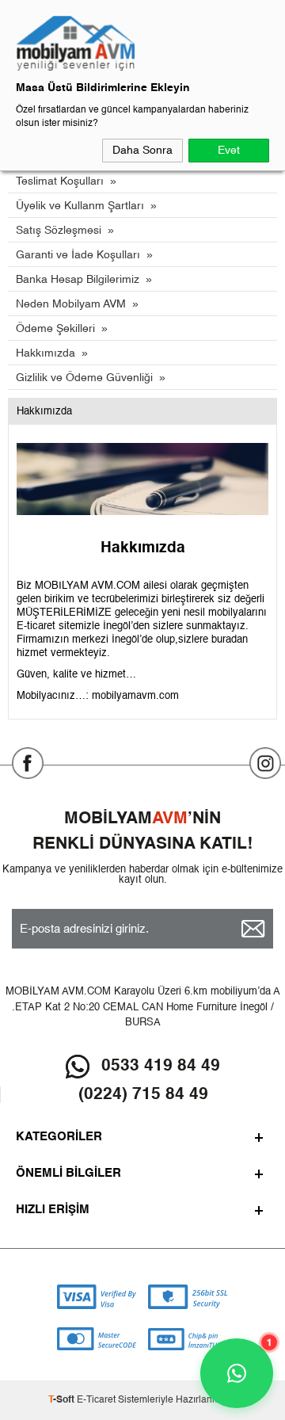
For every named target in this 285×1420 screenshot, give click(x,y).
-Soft (62, 1400)
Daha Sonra (142, 150)
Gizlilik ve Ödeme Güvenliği (84, 378)
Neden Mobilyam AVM (71, 304)
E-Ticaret (96, 1400)
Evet (229, 150)
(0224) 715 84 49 (143, 1094)
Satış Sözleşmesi (58, 230)
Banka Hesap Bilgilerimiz (77, 279)
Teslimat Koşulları (60, 181)
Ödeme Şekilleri (55, 328)
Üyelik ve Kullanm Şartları (80, 206)
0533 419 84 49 (160, 1066)
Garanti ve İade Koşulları (78, 255)
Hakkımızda (45, 353)
